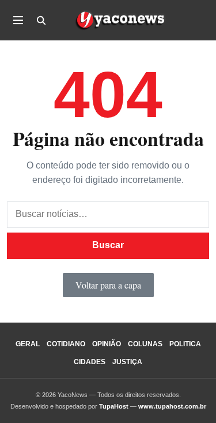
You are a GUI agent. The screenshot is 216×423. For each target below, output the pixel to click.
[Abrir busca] (41, 20)
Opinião (106, 344)
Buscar (108, 245)
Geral (28, 344)
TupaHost (113, 406)
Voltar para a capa (108, 285)
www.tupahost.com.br (172, 406)
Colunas (145, 344)
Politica (185, 344)
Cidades (89, 362)
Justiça (127, 362)
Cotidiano (66, 344)
